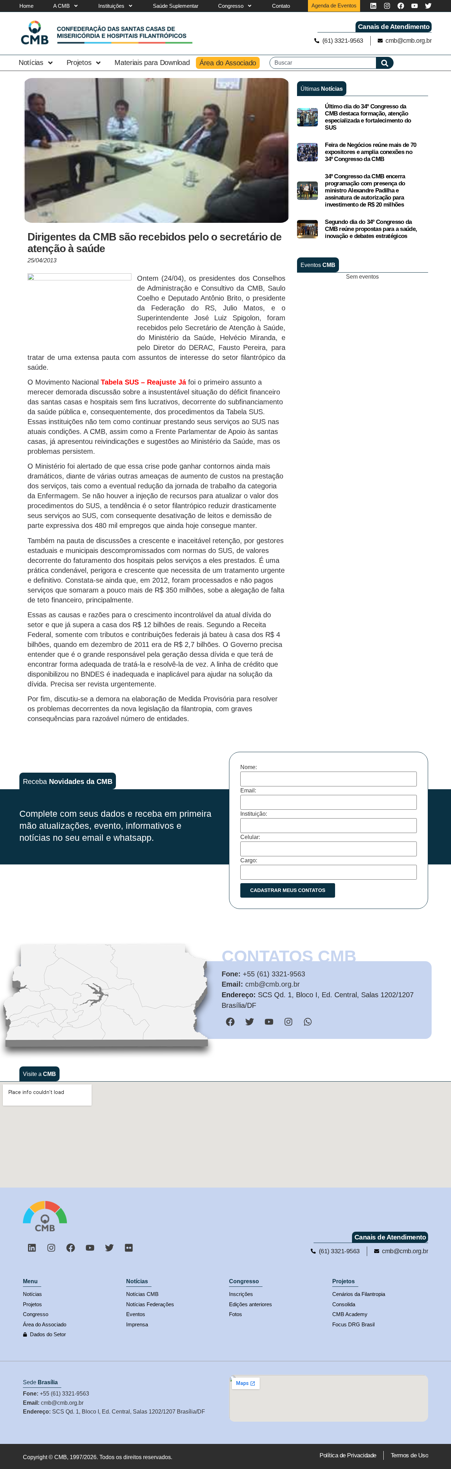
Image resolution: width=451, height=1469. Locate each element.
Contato (281, 6)
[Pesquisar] (385, 63)
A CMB (61, 6)
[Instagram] (387, 5)
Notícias (31, 62)
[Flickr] (128, 1248)
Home (26, 6)
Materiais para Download (152, 62)
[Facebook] (400, 5)
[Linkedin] (373, 5)
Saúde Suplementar (175, 6)
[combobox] (323, 63)
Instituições (111, 6)
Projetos (79, 62)
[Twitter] (428, 5)
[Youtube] (414, 5)
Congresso (230, 6)
